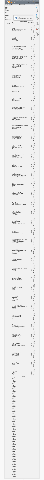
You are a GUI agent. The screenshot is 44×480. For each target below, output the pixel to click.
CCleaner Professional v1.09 (14, 371)
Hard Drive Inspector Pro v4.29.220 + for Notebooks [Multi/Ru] (17, 233)
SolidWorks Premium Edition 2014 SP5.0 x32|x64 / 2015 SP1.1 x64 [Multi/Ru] (18, 223)
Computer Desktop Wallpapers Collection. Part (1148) (16, 30)
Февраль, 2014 (14, 439)
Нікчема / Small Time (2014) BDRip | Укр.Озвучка (16, 221)
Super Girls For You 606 (14, 288)
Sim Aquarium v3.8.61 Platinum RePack (15, 354)
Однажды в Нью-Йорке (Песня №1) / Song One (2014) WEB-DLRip (18, 86)
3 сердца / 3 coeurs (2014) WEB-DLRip (15, 76)
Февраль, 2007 (14, 474)
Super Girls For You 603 (14, 336)
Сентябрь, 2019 (14, 411)
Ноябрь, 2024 (14, 385)
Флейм (31, 2)
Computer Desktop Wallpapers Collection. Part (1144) (16, 83)
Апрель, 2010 (14, 458)
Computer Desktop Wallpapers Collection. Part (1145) (16, 66)
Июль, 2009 (14, 462)
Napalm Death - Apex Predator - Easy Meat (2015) (16, 182)
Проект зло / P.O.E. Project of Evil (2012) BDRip (16, 240)
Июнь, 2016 (14, 427)
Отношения (38, 2)
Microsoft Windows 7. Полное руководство (16, 164)
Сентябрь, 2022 (14, 396)
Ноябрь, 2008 (14, 465)
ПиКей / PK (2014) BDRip (14, 85)
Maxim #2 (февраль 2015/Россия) (15, 194)
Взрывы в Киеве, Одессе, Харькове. (15, 220)
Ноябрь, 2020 (14, 405)
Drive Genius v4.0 (13, 372)
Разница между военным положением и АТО (16, 100)
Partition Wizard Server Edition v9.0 (15, 203)
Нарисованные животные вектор (15, 258)
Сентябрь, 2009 (14, 461)
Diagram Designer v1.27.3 (14, 213)
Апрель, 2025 (14, 383)
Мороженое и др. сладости (14, 260)
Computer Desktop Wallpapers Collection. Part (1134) (16, 252)
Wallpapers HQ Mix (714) (14, 222)
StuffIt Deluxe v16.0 (13, 373)
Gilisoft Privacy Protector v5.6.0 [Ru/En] (15, 195)
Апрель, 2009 (14, 463)
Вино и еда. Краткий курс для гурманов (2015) (16, 40)
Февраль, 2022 (14, 399)
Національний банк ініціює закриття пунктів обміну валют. (17, 173)
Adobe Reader (37, 29)
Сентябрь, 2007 (14, 471)
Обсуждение (29, 2)
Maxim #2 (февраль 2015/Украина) (15, 167)
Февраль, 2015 (14, 434)
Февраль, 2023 (14, 394)
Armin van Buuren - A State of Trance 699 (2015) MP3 (16, 138)
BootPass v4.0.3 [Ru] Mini (14, 202)
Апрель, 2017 (14, 423)
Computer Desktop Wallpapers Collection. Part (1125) (16, 316)
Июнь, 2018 (14, 417)
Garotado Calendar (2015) (14, 280)
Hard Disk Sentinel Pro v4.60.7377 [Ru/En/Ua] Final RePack (17, 343)
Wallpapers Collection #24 (14, 27)
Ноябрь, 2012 (14, 445)
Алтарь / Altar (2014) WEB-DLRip (15, 148)
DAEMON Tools (37, 26)
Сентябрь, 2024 (14, 386)
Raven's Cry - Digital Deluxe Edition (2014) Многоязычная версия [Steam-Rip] (19, 29)
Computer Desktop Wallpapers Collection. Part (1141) (16, 127)
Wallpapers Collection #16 (14, 314)
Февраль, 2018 (14, 419)
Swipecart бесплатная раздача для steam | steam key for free (17, 242)
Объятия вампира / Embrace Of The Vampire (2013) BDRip (17, 305)
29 (7, 23)
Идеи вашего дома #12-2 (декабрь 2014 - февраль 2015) (17, 144)
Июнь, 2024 (14, 387)
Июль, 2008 (14, 467)
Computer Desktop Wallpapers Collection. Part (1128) (16, 295)
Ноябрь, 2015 (14, 430)
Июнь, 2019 (14, 412)
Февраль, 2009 (14, 464)
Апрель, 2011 (14, 453)
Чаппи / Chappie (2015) (14, 286)
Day (10, 4)
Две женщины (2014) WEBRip (14, 185)
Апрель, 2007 (14, 473)
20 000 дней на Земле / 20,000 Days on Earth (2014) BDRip (17, 136)
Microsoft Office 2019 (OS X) (38, 24)
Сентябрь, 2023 (14, 391)
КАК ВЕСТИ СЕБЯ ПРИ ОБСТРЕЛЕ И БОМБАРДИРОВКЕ (17, 116)
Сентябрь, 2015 (14, 431)
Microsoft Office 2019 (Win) (38, 22)
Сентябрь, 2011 (14, 451)
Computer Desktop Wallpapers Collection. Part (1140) (16, 137)
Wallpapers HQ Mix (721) (14, 37)
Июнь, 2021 (14, 402)
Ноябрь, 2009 (14, 460)
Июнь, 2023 (14, 392)
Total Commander (38, 20)
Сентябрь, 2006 (14, 476)
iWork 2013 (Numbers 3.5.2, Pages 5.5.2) (15, 363)
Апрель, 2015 (14, 433)
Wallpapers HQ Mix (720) (14, 68)
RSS (5, 17)
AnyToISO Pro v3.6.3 (13, 364)
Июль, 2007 (14, 472)
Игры (19, 4)
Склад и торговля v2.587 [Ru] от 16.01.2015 (16, 201)
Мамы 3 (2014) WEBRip (14, 231)
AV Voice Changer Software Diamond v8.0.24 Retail (16, 36)
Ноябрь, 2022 (14, 395)
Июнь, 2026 (14, 377)
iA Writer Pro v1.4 (13, 374)
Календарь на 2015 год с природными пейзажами (16, 278)
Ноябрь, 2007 (14, 470)
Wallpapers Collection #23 (14, 28)
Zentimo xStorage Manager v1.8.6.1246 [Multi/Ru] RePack (17, 287)
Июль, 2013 (14, 442)
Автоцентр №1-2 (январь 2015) (14, 156)
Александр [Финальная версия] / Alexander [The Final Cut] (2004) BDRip (18, 176)
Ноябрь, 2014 (14, 435)
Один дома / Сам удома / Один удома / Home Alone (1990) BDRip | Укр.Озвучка (19, 250)
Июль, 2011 (14, 452)
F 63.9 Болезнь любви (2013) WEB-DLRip (15, 232)
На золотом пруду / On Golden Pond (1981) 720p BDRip (17, 147)
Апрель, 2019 (14, 413)
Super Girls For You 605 (14, 308)
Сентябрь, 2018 (14, 416)
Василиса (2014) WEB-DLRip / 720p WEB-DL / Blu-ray (16, 335)
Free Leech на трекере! (14, 324)
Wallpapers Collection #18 (14, 289)
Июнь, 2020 (14, 407)
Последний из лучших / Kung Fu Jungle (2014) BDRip (16, 327)
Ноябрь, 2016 (14, 425)
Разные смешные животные (14, 135)
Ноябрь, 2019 (14, 410)
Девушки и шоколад (13, 74)
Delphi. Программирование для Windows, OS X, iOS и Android (17, 193)
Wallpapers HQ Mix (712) (14, 269)
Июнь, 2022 (14, 397)
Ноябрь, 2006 (14, 475)
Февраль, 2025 (14, 384)
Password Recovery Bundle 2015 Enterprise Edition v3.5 (17, 166)
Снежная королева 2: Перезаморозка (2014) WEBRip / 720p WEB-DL (18, 108)
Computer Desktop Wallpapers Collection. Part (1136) (16, 192)
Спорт (34, 2)
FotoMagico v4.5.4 (13, 365)
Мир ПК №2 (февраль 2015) (14, 39)
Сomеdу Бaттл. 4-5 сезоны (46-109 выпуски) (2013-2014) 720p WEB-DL (18, 184)
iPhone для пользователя (14, 118)
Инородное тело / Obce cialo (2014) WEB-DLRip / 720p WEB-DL (17, 97)
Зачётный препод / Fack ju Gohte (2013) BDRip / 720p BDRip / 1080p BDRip (18, 345)
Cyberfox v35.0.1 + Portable (14, 344)
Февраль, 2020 (14, 409)
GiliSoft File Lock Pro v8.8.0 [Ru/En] (15, 346)
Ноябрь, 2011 (14, 450)
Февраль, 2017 (14, 424)
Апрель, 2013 (14, 443)
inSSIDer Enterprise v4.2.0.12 (14, 67)
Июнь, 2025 (14, 382)
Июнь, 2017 (14, 422)
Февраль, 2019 (14, 414)
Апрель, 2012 (14, 448)
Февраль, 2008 (14, 469)
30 (8, 23)
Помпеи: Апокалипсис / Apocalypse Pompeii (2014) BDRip (17, 299)
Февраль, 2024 (14, 389)
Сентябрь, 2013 (14, 441)
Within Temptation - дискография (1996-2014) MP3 (16, 174)
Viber (37, 6)
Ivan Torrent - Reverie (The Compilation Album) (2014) (16, 276)
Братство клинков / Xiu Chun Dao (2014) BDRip (16, 77)
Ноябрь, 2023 (14, 390)
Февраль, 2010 (14, 459)
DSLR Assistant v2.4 (13, 99)
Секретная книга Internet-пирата (15, 59)
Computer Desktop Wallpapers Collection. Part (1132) (16, 267)
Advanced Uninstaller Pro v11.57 (14, 146)
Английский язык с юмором (14, 126)
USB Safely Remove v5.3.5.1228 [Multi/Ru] (15, 355)
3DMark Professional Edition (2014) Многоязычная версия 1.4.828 (18, 154)
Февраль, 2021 (14, 404)
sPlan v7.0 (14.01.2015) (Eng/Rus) (15, 214)
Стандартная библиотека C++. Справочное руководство (17, 58)
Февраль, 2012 (14, 449)
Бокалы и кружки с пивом (14, 261)
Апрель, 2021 (14, 403)
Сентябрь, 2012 (14, 446)
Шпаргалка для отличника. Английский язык (16, 119)
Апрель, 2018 (14, 418)
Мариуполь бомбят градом (14, 128)
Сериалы (23, 4)
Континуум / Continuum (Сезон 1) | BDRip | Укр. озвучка (17, 248)
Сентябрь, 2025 (14, 381)
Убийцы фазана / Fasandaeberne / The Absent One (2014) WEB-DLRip (18, 241)
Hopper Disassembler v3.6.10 (14, 362)
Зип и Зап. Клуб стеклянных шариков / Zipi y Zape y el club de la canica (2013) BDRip (19, 306)
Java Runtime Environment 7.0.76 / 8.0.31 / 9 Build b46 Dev (17, 157)
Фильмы (21, 4)
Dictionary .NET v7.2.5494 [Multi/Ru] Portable (16, 296)
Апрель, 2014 (14, 438)
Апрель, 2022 (14, 398)
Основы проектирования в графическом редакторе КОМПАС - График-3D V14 (19, 55)
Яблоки (12, 230)
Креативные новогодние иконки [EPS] (15, 277)
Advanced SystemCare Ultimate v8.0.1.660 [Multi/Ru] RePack (17, 342)
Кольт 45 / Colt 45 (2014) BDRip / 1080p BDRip (16, 87)
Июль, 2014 (14, 437)
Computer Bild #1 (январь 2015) (14, 333)
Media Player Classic (38, 33)
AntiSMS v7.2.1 (13, 183)
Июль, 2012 (14, 447)
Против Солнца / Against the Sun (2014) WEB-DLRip (16, 155)
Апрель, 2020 (14, 408)
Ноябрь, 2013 (14, 440)
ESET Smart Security (38, 17)
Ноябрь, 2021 (14, 400)
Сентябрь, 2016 (14, 426)
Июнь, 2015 (14, 432)
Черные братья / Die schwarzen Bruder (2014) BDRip (16, 48)
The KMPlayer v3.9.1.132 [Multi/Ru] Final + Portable (16, 352)
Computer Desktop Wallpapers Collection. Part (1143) (16, 98)
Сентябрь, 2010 (14, 456)
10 (9, 21)
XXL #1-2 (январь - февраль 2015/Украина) (16, 334)
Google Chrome (37, 8)
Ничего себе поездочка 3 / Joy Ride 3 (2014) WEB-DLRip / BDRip (17, 57)
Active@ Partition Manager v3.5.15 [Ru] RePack (16, 229)
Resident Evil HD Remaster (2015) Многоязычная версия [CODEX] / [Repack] (19, 175)
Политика (36, 2)
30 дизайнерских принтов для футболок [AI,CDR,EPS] (17, 279)
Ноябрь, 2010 (14, 455)
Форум (7, 4)
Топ (5, 16)
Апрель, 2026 (14, 378)
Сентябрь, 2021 (14, 401)
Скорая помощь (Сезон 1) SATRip (15, 249)
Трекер (9, 4)
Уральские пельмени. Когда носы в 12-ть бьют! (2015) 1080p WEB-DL (18, 326)
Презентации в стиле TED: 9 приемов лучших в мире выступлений (18, 84)
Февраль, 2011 (14, 454)
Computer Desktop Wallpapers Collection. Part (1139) (16, 145)
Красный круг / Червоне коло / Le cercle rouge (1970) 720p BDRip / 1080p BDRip (19, 204)
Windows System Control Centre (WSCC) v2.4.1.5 (16, 211)
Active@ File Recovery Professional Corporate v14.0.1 (16, 212)
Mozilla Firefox (37, 9)
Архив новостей (7, 15)
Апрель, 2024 (14, 388)
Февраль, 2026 (14, 379)
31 (9, 23)
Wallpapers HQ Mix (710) (14, 307)
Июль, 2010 (14, 457)
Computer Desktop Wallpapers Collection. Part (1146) (16, 65)
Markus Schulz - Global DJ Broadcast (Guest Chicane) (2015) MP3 (17, 49)
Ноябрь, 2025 (14, 380)
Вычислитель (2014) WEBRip (14, 297)
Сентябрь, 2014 (14, 436)
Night (11, 4)
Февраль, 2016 (14, 429)
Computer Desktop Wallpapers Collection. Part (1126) (16, 315)
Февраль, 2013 (14, 444)
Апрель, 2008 (14, 468)
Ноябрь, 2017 (14, 420)
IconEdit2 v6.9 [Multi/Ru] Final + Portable (15, 353)
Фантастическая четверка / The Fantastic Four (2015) (16, 75)
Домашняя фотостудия (14, 163)
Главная (5, 4)
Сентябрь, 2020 (14, 406)
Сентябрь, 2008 (14, 466)
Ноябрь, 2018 (14, 415)
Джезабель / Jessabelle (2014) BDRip (15, 325)
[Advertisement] (23, 10)
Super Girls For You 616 (14, 38)
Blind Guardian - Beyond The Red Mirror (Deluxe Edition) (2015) (17, 129)
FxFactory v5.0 (13, 361)
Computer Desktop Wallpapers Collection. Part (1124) (16, 318)
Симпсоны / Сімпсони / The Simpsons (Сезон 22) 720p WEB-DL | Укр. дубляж (19, 210)
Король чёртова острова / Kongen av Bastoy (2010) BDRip (17, 259)
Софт (24, 4)
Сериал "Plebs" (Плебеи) (14, 101)
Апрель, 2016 (14, 428)
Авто (32, 2)
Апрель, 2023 (14, 393)
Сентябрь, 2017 (14, 421)
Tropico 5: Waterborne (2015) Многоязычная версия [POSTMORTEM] (18, 110)
